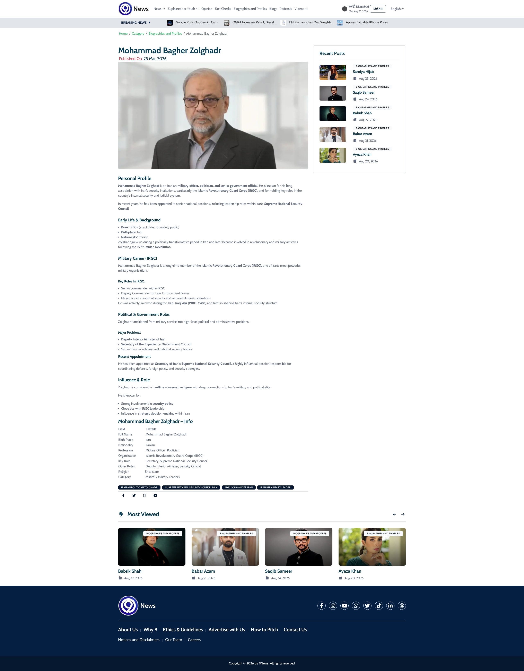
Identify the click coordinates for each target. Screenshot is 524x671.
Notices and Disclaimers (138, 639)
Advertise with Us (227, 629)
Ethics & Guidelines (183, 629)
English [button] (396, 9)
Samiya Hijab (363, 71)
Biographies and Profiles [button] (250, 9)
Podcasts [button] (286, 9)
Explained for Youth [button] (182, 9)
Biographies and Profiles (165, 33)
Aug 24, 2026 (368, 99)
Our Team (173, 639)
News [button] (158, 9)
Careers (194, 639)
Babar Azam (362, 133)
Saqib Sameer (364, 92)
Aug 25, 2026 (368, 78)
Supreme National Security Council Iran (191, 487)
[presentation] (395, 514)
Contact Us (295, 629)
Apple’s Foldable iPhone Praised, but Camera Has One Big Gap (368, 22)
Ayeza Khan (362, 154)
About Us (128, 629)
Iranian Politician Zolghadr (139, 487)
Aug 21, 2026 (368, 141)
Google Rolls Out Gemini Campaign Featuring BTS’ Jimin (198, 22)
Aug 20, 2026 (368, 161)
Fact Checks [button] (223, 9)
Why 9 (150, 629)
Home (123, 33)
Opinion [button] (206, 9)
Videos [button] (300, 9)
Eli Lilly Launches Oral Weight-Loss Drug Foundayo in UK (311, 22)
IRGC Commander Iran (239, 487)
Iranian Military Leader (275, 487)
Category (138, 33)
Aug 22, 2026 (368, 120)
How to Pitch (264, 629)
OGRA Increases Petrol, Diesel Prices (255, 22)
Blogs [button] (273, 9)
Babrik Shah (362, 113)
